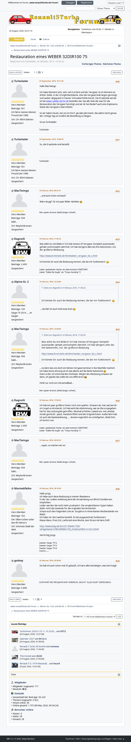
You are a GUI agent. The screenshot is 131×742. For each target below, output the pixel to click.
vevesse (54, 646)
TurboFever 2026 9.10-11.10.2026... (38, 631)
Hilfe (78, 739)
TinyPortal (69, 739)
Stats (13, 674)
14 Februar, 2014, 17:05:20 (50, 400)
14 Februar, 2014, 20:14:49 (50, 488)
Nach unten (15, 72)
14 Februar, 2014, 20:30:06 (50, 560)
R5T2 (63, 631)
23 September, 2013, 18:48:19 (51, 139)
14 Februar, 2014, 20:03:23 (50, 440)
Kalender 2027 (27, 638)
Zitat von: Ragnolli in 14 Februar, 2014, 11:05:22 (65, 287)
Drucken (117, 72)
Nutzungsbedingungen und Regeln (96, 739)
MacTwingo (21, 190)
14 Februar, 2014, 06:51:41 (50, 190)
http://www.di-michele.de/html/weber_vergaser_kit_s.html (68, 255)
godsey (18, 560)
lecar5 (57, 663)
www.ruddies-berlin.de (57, 101)
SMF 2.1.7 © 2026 (14, 739)
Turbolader (21, 81)
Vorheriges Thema (91, 64)
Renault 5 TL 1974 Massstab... (34, 663)
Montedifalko (22, 488)
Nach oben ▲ (118, 739)
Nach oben (15, 599)
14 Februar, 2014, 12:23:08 (50, 281)
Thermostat (25, 656)
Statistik (19, 693)
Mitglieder (21, 682)
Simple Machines (28, 739)
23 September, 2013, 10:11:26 (51, 81)
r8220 (39, 656)
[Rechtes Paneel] (119, 46)
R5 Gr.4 (42, 638)
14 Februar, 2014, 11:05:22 (50, 238)
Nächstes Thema (112, 64)
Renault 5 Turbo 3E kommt (33, 646)
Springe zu (77, 616)
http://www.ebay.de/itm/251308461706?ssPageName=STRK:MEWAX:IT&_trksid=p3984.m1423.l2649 (69, 528)
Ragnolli (19, 239)
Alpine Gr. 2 (21, 281)
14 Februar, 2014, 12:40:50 (50, 329)
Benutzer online (24, 709)
